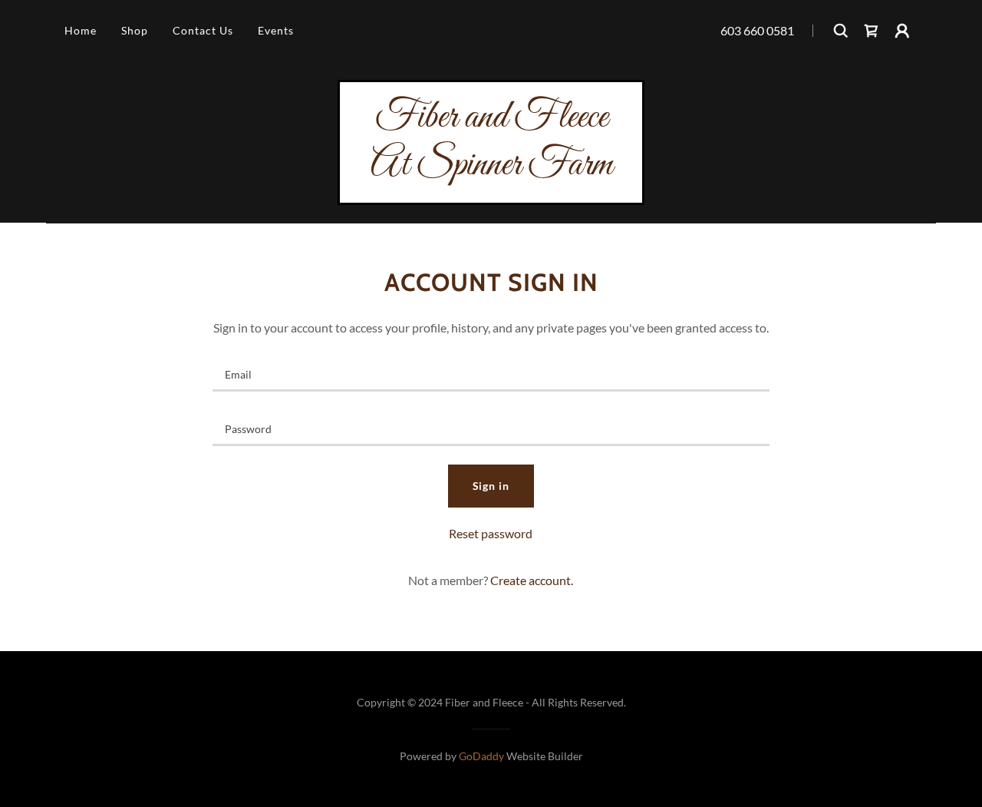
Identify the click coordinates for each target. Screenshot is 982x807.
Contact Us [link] (203, 30)
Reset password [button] (490, 533)
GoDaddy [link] (481, 755)
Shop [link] (134, 30)
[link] (871, 30)
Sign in (491, 485)
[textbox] (491, 374)
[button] (902, 30)
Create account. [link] (531, 580)
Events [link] (276, 30)
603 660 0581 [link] (757, 30)
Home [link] (80, 30)
